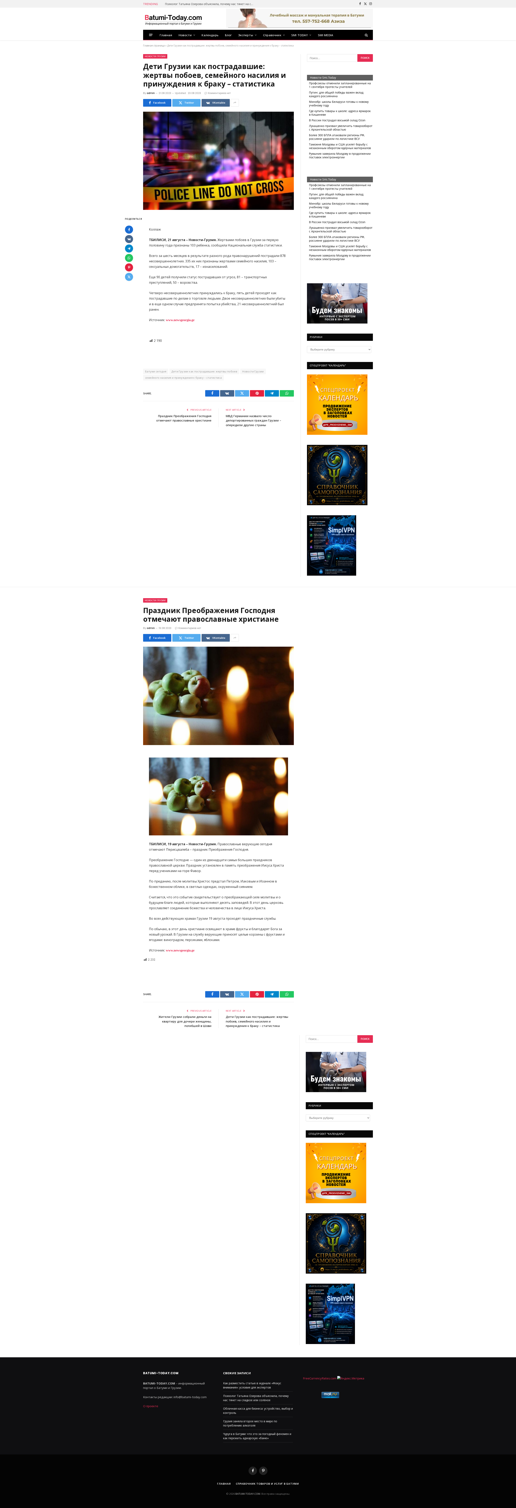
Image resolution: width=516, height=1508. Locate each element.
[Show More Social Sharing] (235, 103)
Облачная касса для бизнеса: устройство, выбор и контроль (207, 4)
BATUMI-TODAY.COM (247, 1494)
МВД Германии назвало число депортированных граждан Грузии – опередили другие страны (253, 420)
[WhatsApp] (129, 258)
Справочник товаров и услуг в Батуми (267, 1483)
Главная (166, 35)
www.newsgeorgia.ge (180, 320)
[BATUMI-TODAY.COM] (173, 19)
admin (151, 93)
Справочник (272, 35)
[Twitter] (129, 277)
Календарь (210, 35)
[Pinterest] (129, 268)
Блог (228, 35)
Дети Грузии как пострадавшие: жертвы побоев (204, 371)
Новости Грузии (155, 56)
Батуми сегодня (155, 371)
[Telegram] (129, 249)
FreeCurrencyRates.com (319, 1378)
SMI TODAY (299, 35)
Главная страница (154, 45)
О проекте (150, 1406)
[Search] (366, 34)
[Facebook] (129, 230)
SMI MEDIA (325, 35)
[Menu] (151, 35)
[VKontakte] (129, 239)
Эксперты (245, 35)
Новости (185, 35)
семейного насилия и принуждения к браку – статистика (183, 377)
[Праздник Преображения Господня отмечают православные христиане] (218, 696)
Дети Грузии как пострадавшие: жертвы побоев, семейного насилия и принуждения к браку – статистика (257, 1021)
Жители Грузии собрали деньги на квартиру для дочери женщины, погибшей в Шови (184, 1021)
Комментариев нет (219, 93)
